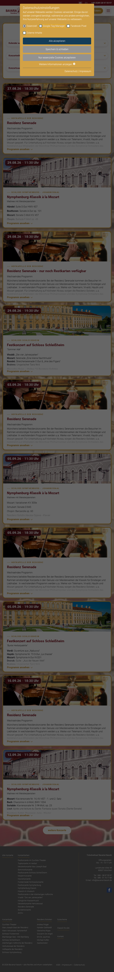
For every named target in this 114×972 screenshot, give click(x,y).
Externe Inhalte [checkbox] (34, 32)
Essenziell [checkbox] (32, 26)
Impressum (85, 71)
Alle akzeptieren (57, 41)
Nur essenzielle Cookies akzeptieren (57, 57)
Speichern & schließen (57, 49)
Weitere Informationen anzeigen (56, 64)
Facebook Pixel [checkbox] (78, 26)
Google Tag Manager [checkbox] (54, 26)
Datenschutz (71, 71)
